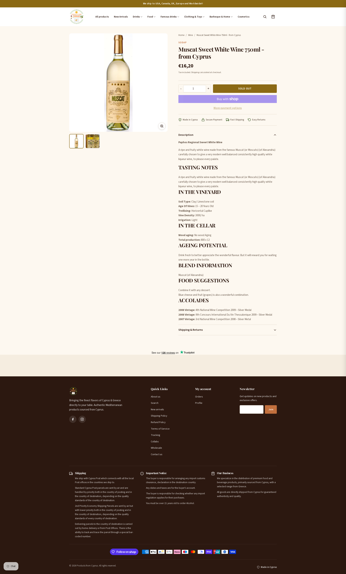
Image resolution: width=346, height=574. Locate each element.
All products (102, 17)
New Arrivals (121, 17)
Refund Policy (158, 422)
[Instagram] (82, 419)
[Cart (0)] (273, 17)
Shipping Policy (159, 416)
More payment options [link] (228, 108)
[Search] (265, 17)
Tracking (155, 435)
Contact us (156, 454)
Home (181, 35)
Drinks (136, 17)
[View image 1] (76, 141)
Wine (190, 35)
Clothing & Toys (193, 17)
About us (155, 397)
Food (150, 17)
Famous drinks (169, 17)
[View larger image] (161, 126)
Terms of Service (160, 429)
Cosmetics (243, 17)
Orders (199, 397)
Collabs (155, 441)
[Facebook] (72, 419)
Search (154, 403)
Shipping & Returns (190, 330)
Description (185, 135)
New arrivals (157, 409)
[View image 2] (92, 141)
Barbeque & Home (220, 17)
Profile (198, 403)
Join (271, 409)
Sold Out (245, 89)
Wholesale (156, 448)
